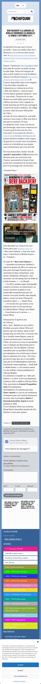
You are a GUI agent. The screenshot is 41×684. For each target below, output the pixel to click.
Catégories (7, 423)
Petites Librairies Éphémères (14, 567)
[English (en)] (23, 5)
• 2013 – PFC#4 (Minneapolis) (15, 590)
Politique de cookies (19, 681)
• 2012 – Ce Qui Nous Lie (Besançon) (17, 585)
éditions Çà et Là (24, 248)
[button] (38, 642)
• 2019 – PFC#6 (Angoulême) (15, 615)
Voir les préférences (20, 676)
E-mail (18, 486)
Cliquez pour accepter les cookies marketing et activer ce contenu (20, 233)
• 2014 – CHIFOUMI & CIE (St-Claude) (18, 594)
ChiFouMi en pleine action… (14, 553)
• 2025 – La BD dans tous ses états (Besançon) (15, 625)
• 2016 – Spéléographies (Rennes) (16, 604)
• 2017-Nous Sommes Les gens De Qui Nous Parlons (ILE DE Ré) (20, 609)
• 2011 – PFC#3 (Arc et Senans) (16, 581)
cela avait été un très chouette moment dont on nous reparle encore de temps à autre (20, 58)
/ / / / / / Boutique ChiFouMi (14, 549)
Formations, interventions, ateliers (16, 558)
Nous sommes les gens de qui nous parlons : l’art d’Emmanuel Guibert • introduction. (12, 505)
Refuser (20, 670)
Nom (5, 486)
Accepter (20, 665)
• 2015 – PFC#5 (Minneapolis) (15, 599)
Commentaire (8, 470)
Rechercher (31, 11)
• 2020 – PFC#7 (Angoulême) (15, 620)
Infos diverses (9, 562)
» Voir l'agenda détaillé (12, 539)
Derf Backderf (27, 66)
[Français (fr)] (18, 5)
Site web (30, 486)
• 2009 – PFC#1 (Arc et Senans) (16, 572)
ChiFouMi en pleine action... (20, 423)
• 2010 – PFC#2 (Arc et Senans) (16, 576)
